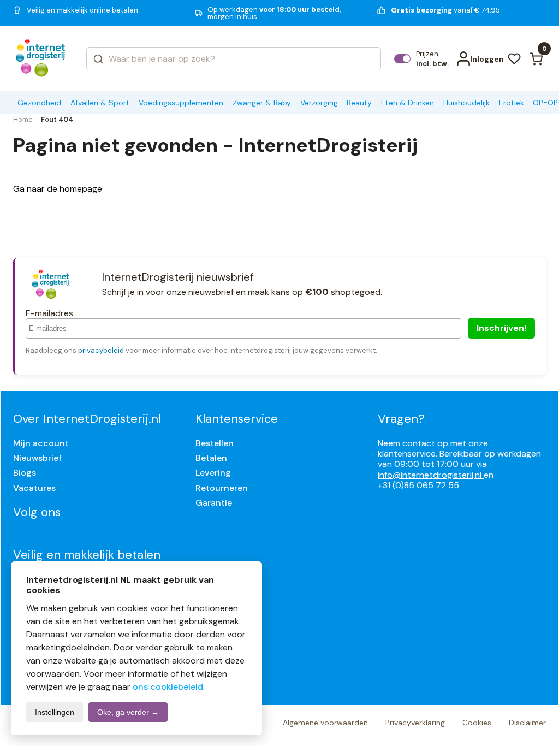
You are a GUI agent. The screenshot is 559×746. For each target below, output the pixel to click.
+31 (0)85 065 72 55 (418, 485)
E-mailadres (49, 313)
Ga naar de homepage (57, 188)
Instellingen (54, 712)
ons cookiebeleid (168, 686)
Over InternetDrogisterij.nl (87, 419)
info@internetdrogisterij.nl (431, 475)
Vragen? (401, 419)
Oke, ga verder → (128, 712)
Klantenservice (236, 419)
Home (23, 119)
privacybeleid (101, 350)
